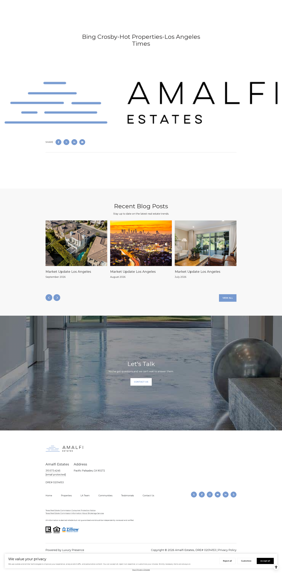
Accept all (265, 561)
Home (49, 495)
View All (228, 298)
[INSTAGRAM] (210, 494)
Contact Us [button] (141, 382)
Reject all (227, 561)
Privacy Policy (227, 550)
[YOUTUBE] (218, 494)
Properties (66, 495)
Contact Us (148, 495)
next (56, 297)
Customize (246, 561)
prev (49, 297)
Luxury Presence (73, 550)
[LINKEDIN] (226, 494)
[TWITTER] (194, 494)
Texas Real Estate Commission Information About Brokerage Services (75, 513)
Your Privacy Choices (141, 570)
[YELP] (233, 494)
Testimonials (127, 495)
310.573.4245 (53, 470)
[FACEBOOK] (202, 494)
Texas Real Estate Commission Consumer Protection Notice (70, 510)
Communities (105, 495)
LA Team (85, 495)
